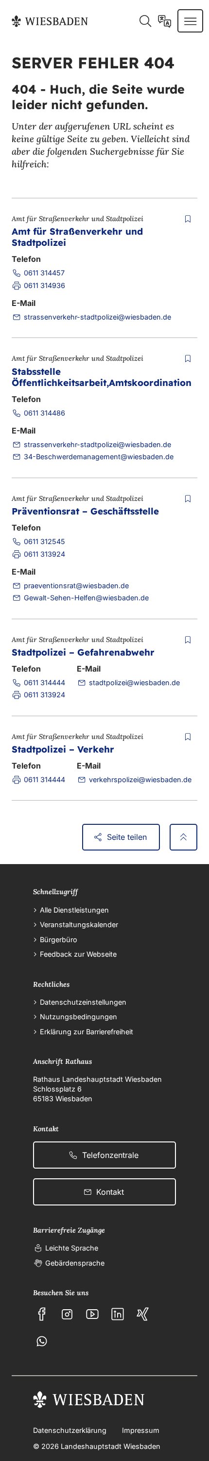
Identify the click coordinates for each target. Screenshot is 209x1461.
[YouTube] (92, 1314)
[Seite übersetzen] (165, 20)
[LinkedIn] (117, 1314)
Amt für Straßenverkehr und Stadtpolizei (77, 236)
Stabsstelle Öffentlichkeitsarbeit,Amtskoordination (102, 377)
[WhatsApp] (42, 1341)
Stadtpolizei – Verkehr (63, 749)
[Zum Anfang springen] (183, 837)
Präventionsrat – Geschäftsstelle (85, 511)
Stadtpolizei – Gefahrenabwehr (83, 652)
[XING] (143, 1314)
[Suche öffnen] (145, 20)
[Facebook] (42, 1314)
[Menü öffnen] (190, 20)
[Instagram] (67, 1314)
